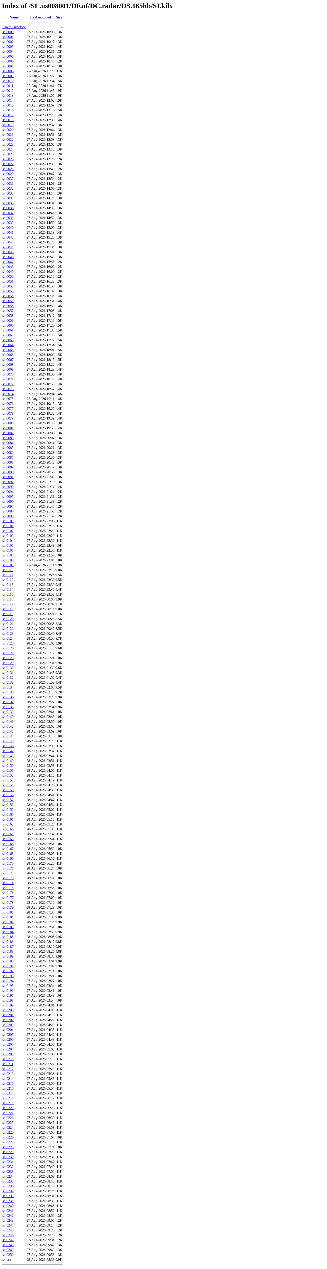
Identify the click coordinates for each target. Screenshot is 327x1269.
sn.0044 (8, 247)
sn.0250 (8, 1255)
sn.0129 (8, 663)
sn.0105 (8, 545)
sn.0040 (8, 227)
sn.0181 (8, 917)
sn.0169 (8, 858)
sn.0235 (8, 1181)
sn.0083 (8, 438)
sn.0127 (8, 653)
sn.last (6, 1259)
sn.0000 (8, 32)
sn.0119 (7, 614)
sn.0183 (8, 927)
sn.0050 (8, 276)
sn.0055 (8, 301)
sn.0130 (8, 668)
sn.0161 (8, 819)
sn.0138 (8, 707)
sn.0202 (8, 1020)
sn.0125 (8, 643)
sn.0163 (8, 829)
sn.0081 (8, 428)
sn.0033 (8, 193)
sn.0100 (8, 521)
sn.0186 (8, 942)
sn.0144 (8, 736)
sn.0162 (8, 824)
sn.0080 (8, 423)
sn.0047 (8, 262)
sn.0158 (8, 805)
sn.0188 (8, 951)
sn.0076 (8, 404)
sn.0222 (8, 1118)
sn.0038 (8, 218)
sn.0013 (8, 95)
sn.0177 (8, 898)
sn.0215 (8, 1083)
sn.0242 (8, 1215)
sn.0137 (8, 702)
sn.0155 (8, 790)
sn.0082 (8, 433)
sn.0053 (8, 291)
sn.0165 (8, 839)
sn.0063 (8, 340)
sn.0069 (8, 369)
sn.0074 (8, 394)
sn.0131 (8, 673)
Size (59, 17)
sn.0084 (8, 443)
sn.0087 (8, 457)
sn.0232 (8, 1167)
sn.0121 (8, 624)
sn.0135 (8, 692)
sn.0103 (8, 536)
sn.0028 (8, 169)
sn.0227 (8, 1142)
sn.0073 (8, 389)
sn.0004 (8, 51)
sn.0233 (8, 1171)
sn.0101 (8, 526)
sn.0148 (8, 756)
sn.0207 (8, 1044)
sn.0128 (8, 658)
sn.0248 (8, 1245)
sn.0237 (8, 1191)
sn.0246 (8, 1235)
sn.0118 (7, 609)
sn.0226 (8, 1137)
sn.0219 (8, 1103)
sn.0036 (8, 208)
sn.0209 (8, 1054)
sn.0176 (8, 893)
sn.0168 (8, 853)
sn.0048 (8, 267)
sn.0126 (8, 648)
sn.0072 (8, 384)
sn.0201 (8, 1015)
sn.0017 (8, 115)
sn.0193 (8, 976)
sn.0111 (7, 575)
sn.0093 (8, 487)
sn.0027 (8, 164)
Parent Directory (14, 27)
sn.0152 (8, 775)
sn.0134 (8, 687)
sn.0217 (8, 1093)
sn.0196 (8, 990)
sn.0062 (8, 335)
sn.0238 (8, 1196)
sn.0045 (8, 252)
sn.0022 (8, 139)
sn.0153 (8, 780)
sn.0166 (8, 844)
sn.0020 (8, 130)
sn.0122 (8, 628)
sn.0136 (8, 697)
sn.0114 (7, 589)
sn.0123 (8, 633)
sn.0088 (8, 462)
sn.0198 (8, 1000)
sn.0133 (8, 682)
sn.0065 (8, 350)
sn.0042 (8, 237)
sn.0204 (8, 1030)
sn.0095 (8, 496)
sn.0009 (8, 76)
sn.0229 (8, 1152)
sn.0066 (8, 355)
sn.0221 (8, 1113)
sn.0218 (8, 1098)
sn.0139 (8, 712)
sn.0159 (8, 809)
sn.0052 (8, 286)
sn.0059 (8, 320)
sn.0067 (8, 359)
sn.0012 (8, 90)
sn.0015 (8, 105)
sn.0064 (8, 345)
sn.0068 (8, 364)
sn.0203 (8, 1025)
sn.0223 (8, 1122)
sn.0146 (8, 746)
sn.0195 (8, 986)
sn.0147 (8, 751)
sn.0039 (8, 223)
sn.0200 (8, 1010)
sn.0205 (8, 1034)
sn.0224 (8, 1127)
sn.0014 (8, 100)
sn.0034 (8, 198)
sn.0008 (8, 71)
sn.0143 (8, 731)
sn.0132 (8, 677)
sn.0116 (7, 599)
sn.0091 (8, 477)
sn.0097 (8, 506)
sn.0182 (8, 922)
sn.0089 (8, 467)
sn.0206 (8, 1039)
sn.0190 (8, 961)
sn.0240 (8, 1206)
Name (14, 17)
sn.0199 (8, 1005)
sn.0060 (8, 325)
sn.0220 (8, 1108)
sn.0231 (8, 1162)
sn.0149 (8, 761)
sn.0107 (8, 555)
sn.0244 (8, 1225)
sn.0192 (8, 971)
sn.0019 (8, 125)
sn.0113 (7, 584)
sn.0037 (8, 213)
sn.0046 (8, 257)
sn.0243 (8, 1220)
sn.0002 (8, 42)
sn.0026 (8, 159)
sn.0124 (8, 638)
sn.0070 (8, 374)
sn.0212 (8, 1069)
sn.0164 (8, 834)
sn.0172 (8, 873)
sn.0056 (8, 306)
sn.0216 (8, 1088)
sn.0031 (8, 183)
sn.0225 (8, 1132)
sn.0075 (8, 399)
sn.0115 (7, 594)
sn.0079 (8, 418)
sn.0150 (8, 765)
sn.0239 (8, 1201)
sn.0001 (8, 37)
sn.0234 (8, 1176)
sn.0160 (8, 814)
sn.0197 (8, 995)
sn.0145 (8, 741)
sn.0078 (8, 413)
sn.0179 (8, 907)
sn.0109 (8, 565)
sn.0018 (8, 120)
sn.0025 (8, 154)
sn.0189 (8, 956)
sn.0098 (8, 511)
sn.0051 (8, 281)
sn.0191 (8, 966)
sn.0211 (7, 1064)
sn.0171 (8, 868)
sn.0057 (8, 311)
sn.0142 (8, 726)
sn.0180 (8, 912)
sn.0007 (8, 66)
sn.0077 (8, 408)
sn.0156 (8, 795)
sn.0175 (8, 888)
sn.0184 (8, 932)
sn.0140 (8, 717)
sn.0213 (8, 1074)
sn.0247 (8, 1240)
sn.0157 (8, 800)
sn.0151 (8, 770)
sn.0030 (8, 179)
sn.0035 (8, 203)
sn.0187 (8, 946)
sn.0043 (8, 242)
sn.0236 (8, 1186)
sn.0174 (8, 883)
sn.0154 (8, 785)
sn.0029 (8, 174)
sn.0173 (8, 878)
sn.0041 (8, 232)
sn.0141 (8, 721)
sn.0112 (7, 580)
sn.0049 (8, 271)
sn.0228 (8, 1147)
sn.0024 (8, 149)
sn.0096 (8, 501)
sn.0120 (8, 619)
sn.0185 (8, 937)
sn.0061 (8, 330)
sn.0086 (8, 452)
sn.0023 (8, 144)
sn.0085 (8, 448)
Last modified (40, 17)
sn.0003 (8, 46)
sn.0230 (8, 1157)
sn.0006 (8, 61)
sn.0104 (8, 540)
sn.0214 (8, 1078)
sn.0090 (8, 472)
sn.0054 (8, 296)
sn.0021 (8, 135)
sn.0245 (8, 1230)
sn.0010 (8, 81)
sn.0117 (7, 604)
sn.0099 (8, 516)
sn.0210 (8, 1059)
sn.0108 (8, 560)
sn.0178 (8, 902)
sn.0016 (8, 110)
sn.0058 (8, 315)
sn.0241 (8, 1211)
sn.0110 (7, 570)
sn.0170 (8, 863)
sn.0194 (8, 981)
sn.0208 (8, 1049)
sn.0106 (8, 550)
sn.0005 (8, 56)
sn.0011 (7, 86)
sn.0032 (8, 188)
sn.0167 (8, 849)
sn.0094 (8, 492)
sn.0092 (8, 482)
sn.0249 (8, 1250)
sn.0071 (8, 379)
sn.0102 (8, 531)
